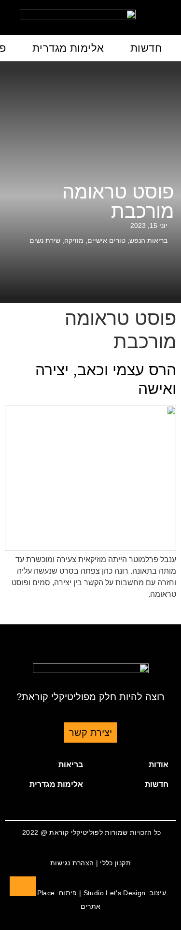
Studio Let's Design (115, 893)
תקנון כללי (115, 863)
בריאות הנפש (148, 240)
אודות (158, 765)
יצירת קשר (90, 732)
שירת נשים (44, 240)
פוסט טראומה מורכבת (118, 201)
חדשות (146, 48)
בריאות (70, 765)
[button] (133, 765)
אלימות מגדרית (68, 48)
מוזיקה (74, 240)
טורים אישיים (106, 240)
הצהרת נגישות (72, 863)
